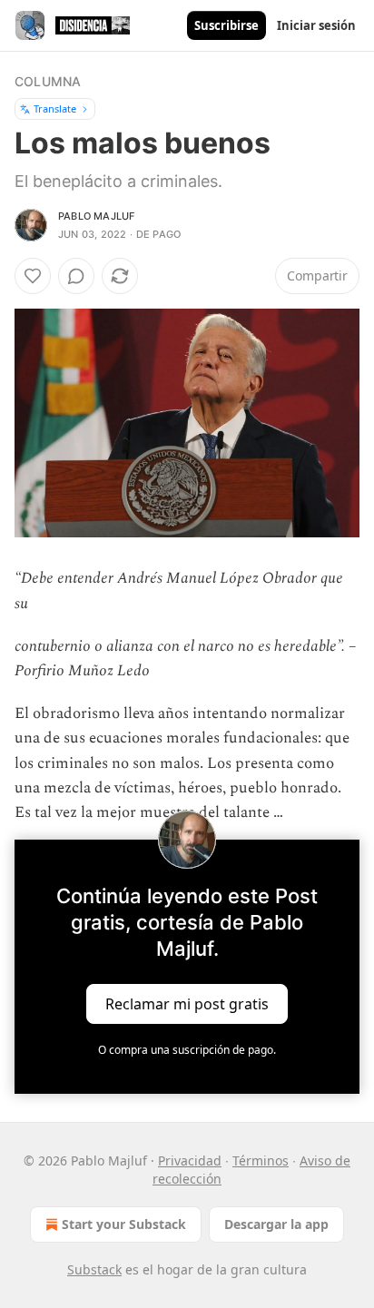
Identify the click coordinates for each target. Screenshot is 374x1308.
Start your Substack (124, 1224)
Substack (94, 1269)
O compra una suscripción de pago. (187, 1049)
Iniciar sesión (316, 25)
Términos (260, 1160)
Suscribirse (226, 25)
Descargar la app (276, 1224)
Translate (55, 108)
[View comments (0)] (76, 276)
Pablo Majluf (96, 216)
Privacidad (189, 1160)
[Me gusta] (33, 276)
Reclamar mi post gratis (187, 1004)
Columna (48, 81)
